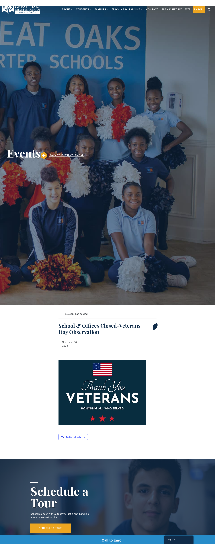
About (66, 9)
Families (100, 9)
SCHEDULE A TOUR (50, 528)
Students (82, 9)
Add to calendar (74, 437)
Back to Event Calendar (66, 155)
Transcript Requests (176, 9)
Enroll (199, 9)
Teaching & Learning (126, 9)
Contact (152, 9)
